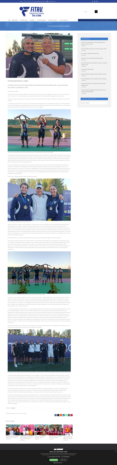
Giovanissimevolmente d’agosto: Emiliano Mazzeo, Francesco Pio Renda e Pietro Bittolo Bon (39, 433)
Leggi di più (73, 454)
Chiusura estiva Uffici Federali (87, 69)
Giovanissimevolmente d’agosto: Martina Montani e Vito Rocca (16, 433)
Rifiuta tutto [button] (63, 459)
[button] (7, 435)
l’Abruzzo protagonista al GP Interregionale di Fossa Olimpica (93, 78)
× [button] (115, 451)
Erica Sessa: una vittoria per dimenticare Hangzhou (61, 433)
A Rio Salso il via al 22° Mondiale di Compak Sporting (92, 58)
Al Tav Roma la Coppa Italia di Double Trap (90, 53)
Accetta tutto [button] (54, 459)
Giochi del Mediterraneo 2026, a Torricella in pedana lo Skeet (93, 48)
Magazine (13, 408)
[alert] (58, 457)
